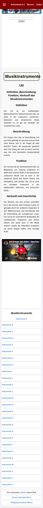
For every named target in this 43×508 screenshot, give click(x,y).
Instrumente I (7, 371)
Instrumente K (7, 385)
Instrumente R (7, 431)
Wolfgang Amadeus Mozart (21, 502)
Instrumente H (7, 365)
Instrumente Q (7, 425)
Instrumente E (7, 345)
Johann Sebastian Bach (21, 497)
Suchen (21, 21)
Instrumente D (7, 338)
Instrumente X (7, 471)
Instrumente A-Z (18, 5)
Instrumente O (7, 411)
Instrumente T (7, 445)
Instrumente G (7, 358)
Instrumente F (7, 351)
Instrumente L (7, 391)
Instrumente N (7, 405)
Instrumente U (7, 451)
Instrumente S (7, 438)
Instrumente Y (7, 478)
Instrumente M (7, 398)
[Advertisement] (21, 44)
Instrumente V (7, 458)
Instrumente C (7, 332)
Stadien (23, 492)
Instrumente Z (7, 485)
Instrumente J (7, 378)
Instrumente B (7, 325)
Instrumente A (21, 319)
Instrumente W (8, 465)
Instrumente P (7, 418)
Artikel (39, 5)
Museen (30, 5)
